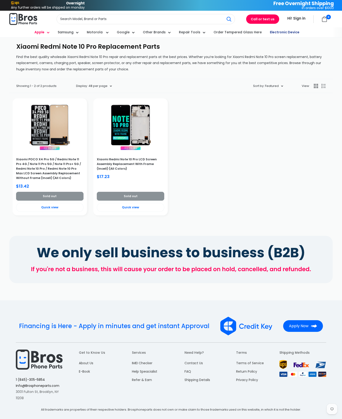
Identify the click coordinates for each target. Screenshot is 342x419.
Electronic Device (284, 32)
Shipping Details (197, 380)
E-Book (84, 371)
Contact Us (193, 363)
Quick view (49, 207)
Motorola (95, 32)
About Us (86, 363)
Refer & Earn (142, 380)
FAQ (187, 371)
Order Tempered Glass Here (238, 32)
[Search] (229, 19)
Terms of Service (250, 363)
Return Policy (246, 371)
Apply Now (298, 326)
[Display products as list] (324, 86)
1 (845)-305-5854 (30, 379)
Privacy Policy (247, 380)
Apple (39, 32)
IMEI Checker (142, 363)
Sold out (50, 196)
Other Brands (154, 32)
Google (123, 32)
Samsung (66, 32)
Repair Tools (189, 32)
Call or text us (263, 19)
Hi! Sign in (296, 18)
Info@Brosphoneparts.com (37, 385)
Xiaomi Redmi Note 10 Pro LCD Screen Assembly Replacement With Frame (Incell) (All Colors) (127, 164)
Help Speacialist (144, 371)
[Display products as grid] (316, 86)
